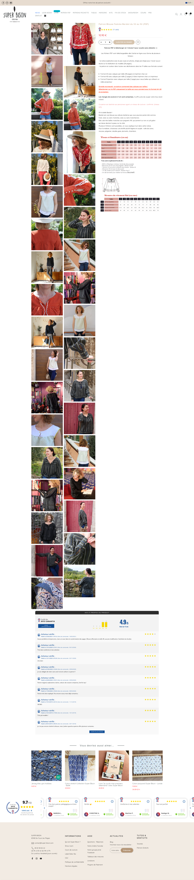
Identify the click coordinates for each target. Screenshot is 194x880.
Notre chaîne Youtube (95, 846)
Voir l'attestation (46, 626)
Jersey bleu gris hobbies (41, 783)
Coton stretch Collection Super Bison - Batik (80, 784)
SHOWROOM (133, 13)
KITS (111, 13)
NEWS (37, 13)
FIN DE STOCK (120, 13)
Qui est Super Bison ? (72, 842)
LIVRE (56, 12)
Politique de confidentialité (74, 862)
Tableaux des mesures (95, 857)
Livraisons (91, 861)
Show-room (69, 846)
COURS (143, 13)
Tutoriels (140, 844)
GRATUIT (38, 16)
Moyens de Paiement (95, 865)
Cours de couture (71, 850)
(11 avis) (116, 29)
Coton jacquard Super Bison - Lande (147, 783)
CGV (66, 858)
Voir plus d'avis (97, 732)
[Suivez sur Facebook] (3, 2)
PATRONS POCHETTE (81, 13)
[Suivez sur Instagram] (7, 2)
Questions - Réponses (95, 842)
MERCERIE (103, 13)
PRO (150, 13)
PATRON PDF (66, 13)
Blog (111, 842)
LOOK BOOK (47, 13)
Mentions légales (71, 866)
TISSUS (94, 13)
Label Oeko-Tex (70, 854)
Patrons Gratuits (143, 848)
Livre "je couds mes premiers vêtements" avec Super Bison (111, 784)
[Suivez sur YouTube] (10, 2)
